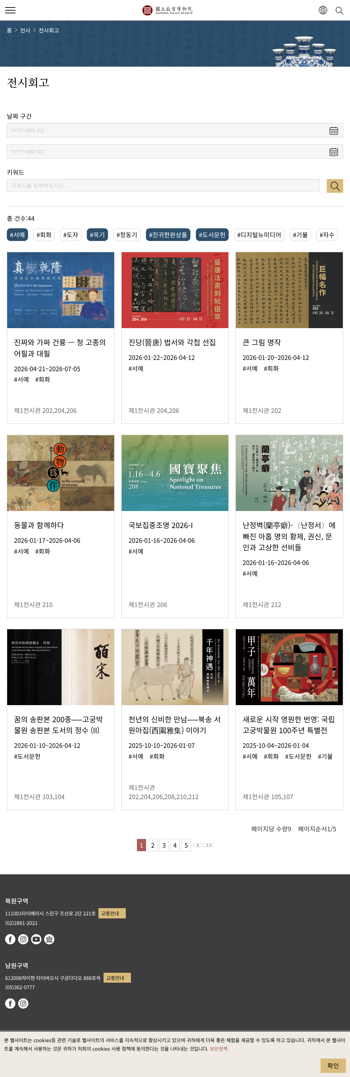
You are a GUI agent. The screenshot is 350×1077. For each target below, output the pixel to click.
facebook (10, 939)
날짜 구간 (19, 116)
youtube (36, 939)
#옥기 (97, 234)
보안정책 (219, 1048)
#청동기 (127, 234)
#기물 (300, 234)
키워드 (15, 172)
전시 (25, 30)
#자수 (327, 234)
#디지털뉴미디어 (259, 234)
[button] (10, 10)
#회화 (44, 234)
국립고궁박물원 (167, 10)
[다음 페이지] (197, 845)
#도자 (70, 234)
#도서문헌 (212, 234)
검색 (335, 186)
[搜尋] (341, 10)
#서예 (17, 234)
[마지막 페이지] (208, 845)
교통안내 (110, 913)
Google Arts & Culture (49, 939)
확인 (333, 1065)
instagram (23, 939)
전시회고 (49, 30)
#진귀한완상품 (168, 234)
